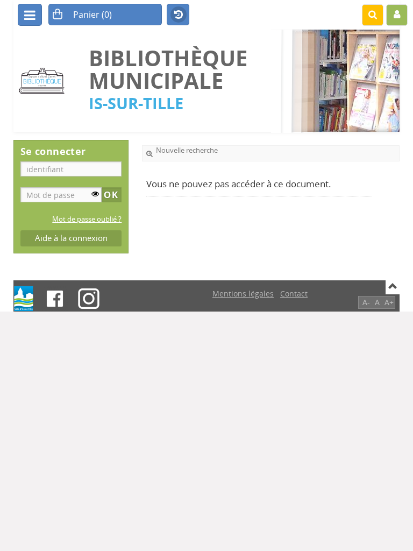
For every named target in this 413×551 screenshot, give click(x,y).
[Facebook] (55, 299)
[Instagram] (89, 299)
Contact (294, 293)
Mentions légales (243, 293)
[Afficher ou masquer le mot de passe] (95, 193)
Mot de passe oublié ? (87, 219)
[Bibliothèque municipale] (45, 81)
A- (366, 302)
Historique (178, 15)
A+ (389, 302)
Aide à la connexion (71, 238)
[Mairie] (23, 299)
